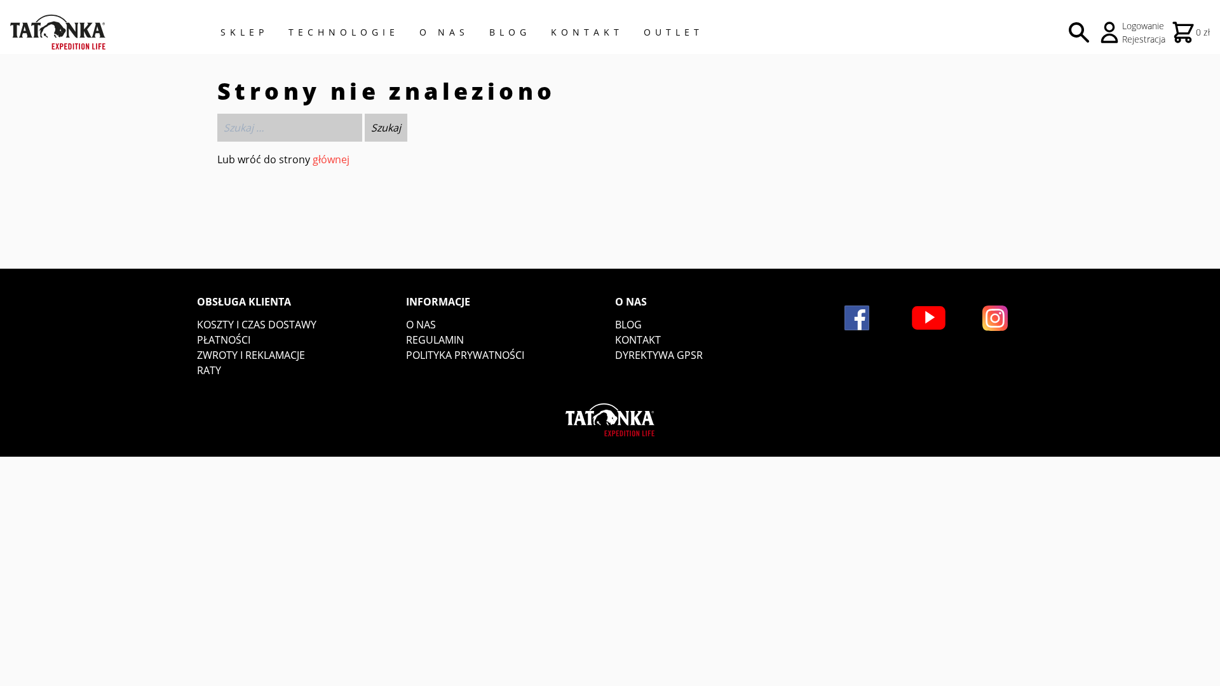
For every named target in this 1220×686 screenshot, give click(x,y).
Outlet (673, 32)
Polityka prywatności (465, 355)
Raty (209, 370)
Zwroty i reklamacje (251, 355)
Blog (510, 32)
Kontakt (587, 32)
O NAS (444, 32)
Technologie (343, 32)
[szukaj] (1079, 32)
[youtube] (928, 318)
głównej (331, 159)
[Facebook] (856, 317)
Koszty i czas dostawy (256, 325)
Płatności (223, 340)
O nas (421, 325)
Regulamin (435, 340)
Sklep (244, 32)
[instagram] (995, 318)
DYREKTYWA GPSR (659, 355)
